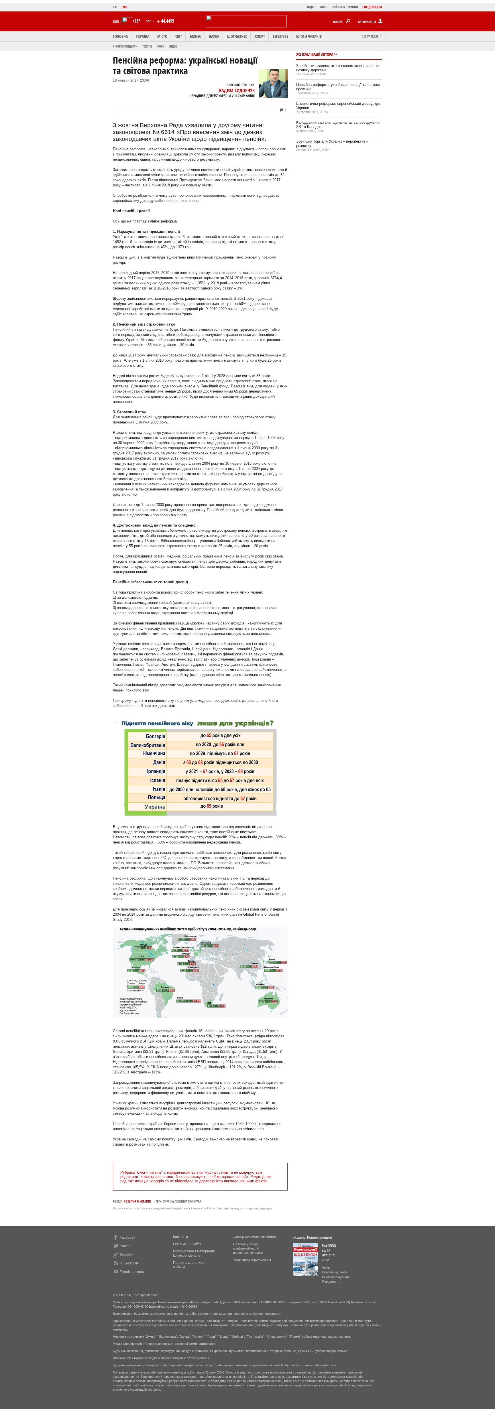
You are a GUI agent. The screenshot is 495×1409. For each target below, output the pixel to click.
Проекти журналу (334, 1272)
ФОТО (323, 7)
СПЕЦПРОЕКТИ (372, 7)
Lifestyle (280, 36)
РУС (115, 7)
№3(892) (329, 1246)
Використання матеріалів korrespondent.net (194, 1253)
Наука (214, 36)
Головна (120, 36)
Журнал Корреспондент (313, 1237)
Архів (326, 1267)
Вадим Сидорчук (237, 90)
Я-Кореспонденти (125, 46)
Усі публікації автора (314, 54)
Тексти (147, 46)
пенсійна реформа (188, 1201)
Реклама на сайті (187, 1244)
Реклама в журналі (335, 1277)
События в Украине (137, 1201)
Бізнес (195, 36)
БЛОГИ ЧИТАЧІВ (309, 36)
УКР (124, 7)
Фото (160, 46)
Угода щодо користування (252, 1260)
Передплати (330, 1281)
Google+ (126, 1255)
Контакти (180, 1237)
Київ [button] (116, 21)
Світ (178, 36)
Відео (173, 46)
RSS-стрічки (130, 1263)
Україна (142, 36)
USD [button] (149, 21)
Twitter (125, 1246)
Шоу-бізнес (237, 36)
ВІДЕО (311, 7)
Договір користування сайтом (254, 1237)
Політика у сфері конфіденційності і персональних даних (248, 1248)
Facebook (127, 1237)
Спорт (260, 36)
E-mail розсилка (133, 1272)
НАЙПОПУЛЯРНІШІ (345, 7)
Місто (162, 36)
